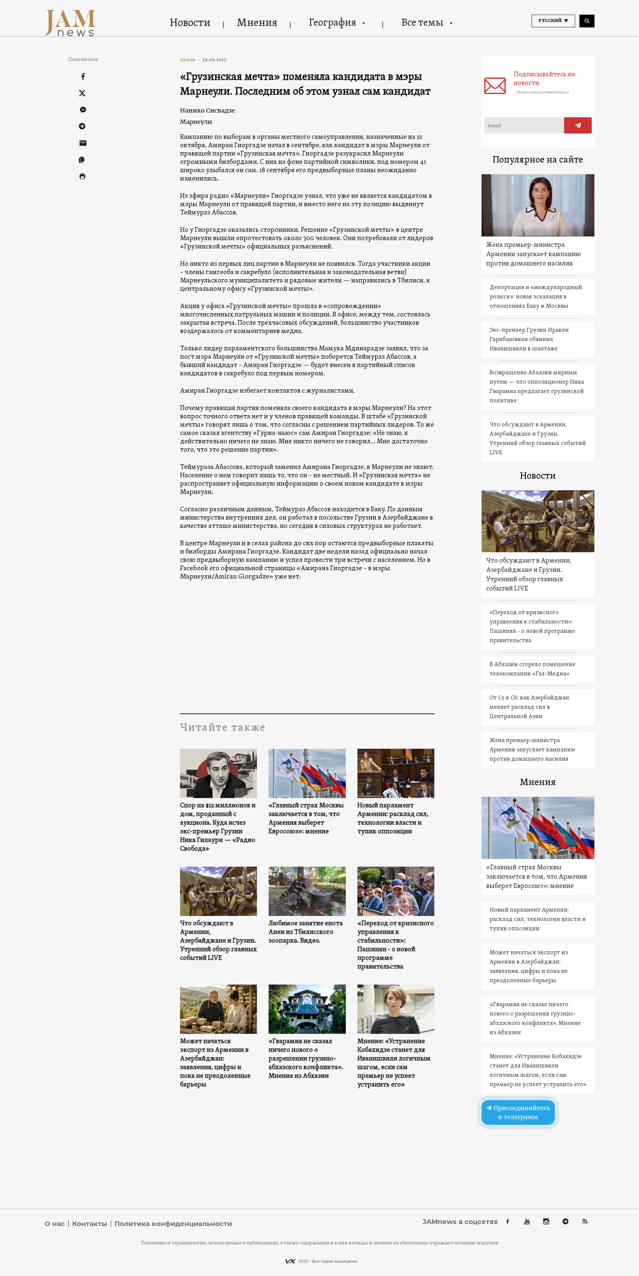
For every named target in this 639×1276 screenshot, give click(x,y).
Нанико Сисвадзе (207, 110)
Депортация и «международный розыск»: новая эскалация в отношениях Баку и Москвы (536, 297)
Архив (190, 60)
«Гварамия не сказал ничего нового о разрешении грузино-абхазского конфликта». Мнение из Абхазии (306, 1058)
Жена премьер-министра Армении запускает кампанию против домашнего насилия (533, 254)
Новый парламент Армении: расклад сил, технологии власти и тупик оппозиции (392, 818)
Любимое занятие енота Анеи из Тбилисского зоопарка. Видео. (306, 932)
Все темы (422, 23)
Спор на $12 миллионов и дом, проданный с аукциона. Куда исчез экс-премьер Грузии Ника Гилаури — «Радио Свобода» (218, 827)
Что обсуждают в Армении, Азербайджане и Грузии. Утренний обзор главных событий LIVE (218, 941)
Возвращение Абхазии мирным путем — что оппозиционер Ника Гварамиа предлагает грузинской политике (537, 387)
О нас (55, 1223)
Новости (190, 23)
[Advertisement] (307, 646)
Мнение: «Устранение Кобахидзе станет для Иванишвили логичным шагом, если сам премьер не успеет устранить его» (394, 1063)
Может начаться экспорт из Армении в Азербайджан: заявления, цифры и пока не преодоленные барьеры (215, 1063)
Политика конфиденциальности (173, 1223)
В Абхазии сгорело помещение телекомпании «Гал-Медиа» (532, 669)
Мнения (257, 23)
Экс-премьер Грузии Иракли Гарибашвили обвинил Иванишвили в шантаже (529, 339)
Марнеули (196, 122)
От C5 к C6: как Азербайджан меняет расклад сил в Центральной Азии (529, 707)
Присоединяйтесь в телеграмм (521, 1112)
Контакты (89, 1223)
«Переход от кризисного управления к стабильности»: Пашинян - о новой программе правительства (395, 945)
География (332, 23)
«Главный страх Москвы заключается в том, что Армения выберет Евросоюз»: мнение (306, 818)
